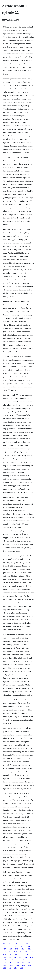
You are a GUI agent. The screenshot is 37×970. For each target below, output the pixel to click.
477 (4, 951)
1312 (21, 968)
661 (26, 957)
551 (4, 943)
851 (27, 954)
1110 (29, 959)
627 (4, 949)
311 (15, 968)
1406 (4, 968)
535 (32, 951)
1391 (17, 965)
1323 (22, 949)
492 (4, 957)
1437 (11, 959)
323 (10, 943)
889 (4, 954)
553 (10, 946)
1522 (16, 949)
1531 (26, 943)
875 (23, 959)
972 (15, 951)
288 (16, 954)
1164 (17, 962)
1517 (17, 959)
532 (21, 943)
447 (29, 962)
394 (23, 962)
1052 (11, 962)
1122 (4, 946)
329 (15, 943)
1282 (22, 946)
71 (15, 957)
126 (10, 957)
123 (22, 954)
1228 (4, 965)
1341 (4, 962)
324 (28, 946)
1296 (10, 949)
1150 (16, 946)
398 (29, 965)
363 (10, 951)
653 (20, 957)
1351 (11, 965)
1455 (23, 965)
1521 (29, 949)
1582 (4, 959)
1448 (10, 954)
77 (10, 968)
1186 (31, 957)
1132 (26, 951)
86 (20, 951)
